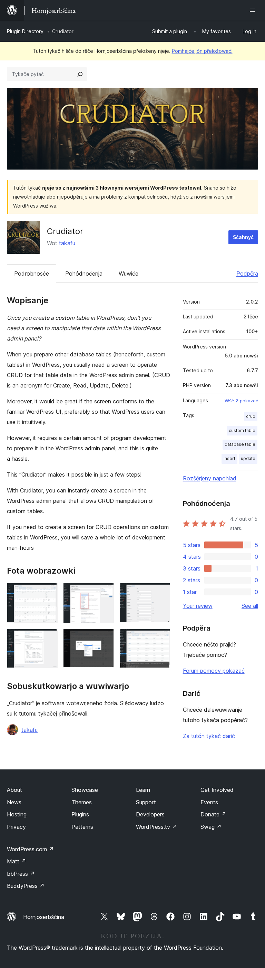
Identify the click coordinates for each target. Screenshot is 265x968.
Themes (81, 802)
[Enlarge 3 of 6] (160, 592)
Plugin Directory (25, 31)
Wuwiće (128, 273)
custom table (242, 430)
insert (229, 458)
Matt (16, 861)
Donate (213, 814)
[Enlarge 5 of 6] (104, 638)
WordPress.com (30, 849)
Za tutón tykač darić (209, 735)
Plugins (80, 814)
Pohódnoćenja (83, 273)
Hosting (17, 814)
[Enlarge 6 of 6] (160, 638)
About (14, 789)
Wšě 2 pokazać (241, 400)
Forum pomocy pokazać (214, 670)
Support (146, 802)
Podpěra (247, 273)
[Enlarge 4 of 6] (48, 638)
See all (250, 605)
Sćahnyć (243, 237)
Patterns (82, 826)
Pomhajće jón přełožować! (202, 51)
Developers (150, 814)
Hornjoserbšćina (43, 916)
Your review (198, 605)
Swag (211, 826)
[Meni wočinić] (254, 10)
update (248, 458)
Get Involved (217, 789)
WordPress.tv (156, 826)
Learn (143, 789)
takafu (67, 243)
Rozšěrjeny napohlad (209, 478)
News (14, 802)
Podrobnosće (31, 273)
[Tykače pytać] (80, 74)
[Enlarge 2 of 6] (104, 592)
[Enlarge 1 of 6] (48, 592)
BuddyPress (26, 885)
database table (240, 444)
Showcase (84, 789)
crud (250, 416)
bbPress (21, 873)
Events (209, 802)
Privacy (16, 826)
